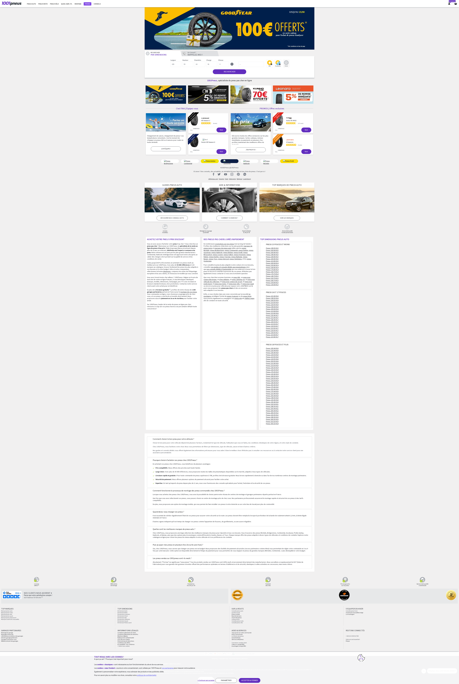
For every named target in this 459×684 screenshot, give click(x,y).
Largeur (173, 60)
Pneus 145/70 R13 (272, 276)
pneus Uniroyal (223, 259)
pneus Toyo (213, 259)
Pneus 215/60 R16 (272, 311)
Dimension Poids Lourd (124, 623)
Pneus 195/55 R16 (272, 298)
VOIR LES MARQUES (287, 218)
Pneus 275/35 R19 (272, 372)
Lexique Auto (236, 619)
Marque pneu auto (6, 611)
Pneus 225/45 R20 (272, 400)
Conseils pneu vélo (237, 623)
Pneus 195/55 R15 (272, 248)
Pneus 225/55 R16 (272, 305)
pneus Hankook (216, 252)
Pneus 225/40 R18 (272, 350)
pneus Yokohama (236, 259)
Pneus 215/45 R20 (272, 393)
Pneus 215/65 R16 (272, 313)
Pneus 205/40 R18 (272, 348)
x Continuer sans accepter (206, 680)
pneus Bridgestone (217, 250)
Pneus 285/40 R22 (272, 411)
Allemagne (232, 179)
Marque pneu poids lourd (8, 618)
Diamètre (197, 60)
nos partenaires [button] (167, 668)
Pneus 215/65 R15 (272, 261)
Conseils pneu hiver (352, 611)
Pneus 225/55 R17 (272, 330)
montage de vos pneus (188, 292)
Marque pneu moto (7, 613)
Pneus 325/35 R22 (272, 415)
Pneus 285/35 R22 (272, 413)
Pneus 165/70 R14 (272, 272)
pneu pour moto (220, 284)
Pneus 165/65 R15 (272, 257)
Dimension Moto (122, 613)
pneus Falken (228, 255)
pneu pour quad (248, 284)
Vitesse (220, 60)
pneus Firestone (240, 255)
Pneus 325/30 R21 (272, 404)
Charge (208, 60)
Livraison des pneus (238, 636)
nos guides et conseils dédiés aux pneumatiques (228, 267)
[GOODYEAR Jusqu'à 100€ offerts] (229, 28)
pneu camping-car (238, 279)
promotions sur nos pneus (224, 244)
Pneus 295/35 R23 (272, 417)
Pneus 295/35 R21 (272, 406)
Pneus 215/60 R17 (272, 335)
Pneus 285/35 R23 (272, 419)
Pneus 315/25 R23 (272, 421)
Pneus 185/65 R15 (272, 252)
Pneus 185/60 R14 (272, 263)
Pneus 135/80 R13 (272, 285)
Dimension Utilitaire (123, 619)
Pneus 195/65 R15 (272, 255)
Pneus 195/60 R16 (272, 307)
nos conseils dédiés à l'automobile (219, 269)
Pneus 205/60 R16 (272, 309)
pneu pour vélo (234, 284)
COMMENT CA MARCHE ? (229, 218)
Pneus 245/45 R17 (272, 320)
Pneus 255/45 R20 (272, 389)
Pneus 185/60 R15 (272, 250)
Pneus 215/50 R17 (272, 324)
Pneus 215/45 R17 (272, 318)
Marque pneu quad (7, 616)
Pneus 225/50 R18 (272, 355)
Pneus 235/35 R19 (272, 368)
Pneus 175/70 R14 (272, 274)
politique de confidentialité (146, 675)
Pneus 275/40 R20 (272, 391)
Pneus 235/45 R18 (272, 353)
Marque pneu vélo (6, 614)
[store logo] (12, 3)
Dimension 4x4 (121, 618)
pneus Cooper (218, 255)
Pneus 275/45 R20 (272, 387)
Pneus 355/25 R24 (272, 424)
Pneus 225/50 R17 (272, 326)
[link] (31, 4)
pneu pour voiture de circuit (232, 282)
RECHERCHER (229, 71)
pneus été (238, 298)
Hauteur (185, 60)
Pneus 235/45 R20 (272, 402)
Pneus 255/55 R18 (272, 361)
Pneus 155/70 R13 (272, 278)
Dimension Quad (122, 621)
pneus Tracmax (225, 257)
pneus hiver (247, 296)
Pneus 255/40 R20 (272, 396)
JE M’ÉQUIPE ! (166, 149)
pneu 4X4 (236, 277)
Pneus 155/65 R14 (272, 265)
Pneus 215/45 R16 (272, 296)
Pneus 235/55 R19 (272, 378)
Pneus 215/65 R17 (272, 337)
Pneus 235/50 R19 (272, 381)
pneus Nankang (236, 257)
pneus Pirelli (238, 252)
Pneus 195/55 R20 (272, 398)
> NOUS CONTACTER (352, 636)
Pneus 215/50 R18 (272, 365)
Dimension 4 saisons (123, 614)
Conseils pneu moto (237, 621)
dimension (167, 271)
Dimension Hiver (122, 616)
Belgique (239, 179)
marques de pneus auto (222, 248)
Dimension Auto (122, 611)
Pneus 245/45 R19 (272, 383)
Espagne (221, 179)
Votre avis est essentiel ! (353, 639)
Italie (226, 179)
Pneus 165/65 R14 (272, 267)
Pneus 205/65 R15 (272, 259)
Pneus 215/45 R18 (272, 363)
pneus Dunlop (243, 250)
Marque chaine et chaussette (10, 619)
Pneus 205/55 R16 (272, 300)
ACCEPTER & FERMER (249, 680)
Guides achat (236, 613)
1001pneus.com (213, 179)
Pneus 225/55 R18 (272, 359)
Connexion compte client (239, 643)
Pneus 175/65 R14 (272, 270)
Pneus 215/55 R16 (272, 302)
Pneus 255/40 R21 (272, 409)
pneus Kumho (214, 257)
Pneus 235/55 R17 (272, 333)
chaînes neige (249, 298)
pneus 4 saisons (232, 296)
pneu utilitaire (224, 279)
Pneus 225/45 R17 (272, 315)
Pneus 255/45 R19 (272, 385)
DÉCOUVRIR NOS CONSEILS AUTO (172, 218)
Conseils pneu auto (237, 611)
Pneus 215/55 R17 (272, 328)
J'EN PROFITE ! (251, 150)
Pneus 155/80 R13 (272, 283)
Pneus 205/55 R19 (272, 376)
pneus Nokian (228, 252)
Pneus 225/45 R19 (272, 374)
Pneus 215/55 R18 (272, 357)
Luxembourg (247, 179)
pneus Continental (231, 250)
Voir (221, 130)
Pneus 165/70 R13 (272, 280)
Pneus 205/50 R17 (272, 322)
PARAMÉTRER (226, 680)
